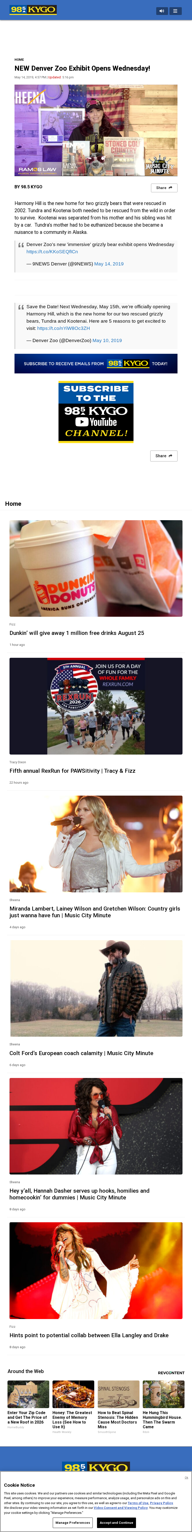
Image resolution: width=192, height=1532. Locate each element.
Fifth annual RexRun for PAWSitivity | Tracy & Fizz (73, 770)
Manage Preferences (73, 1523)
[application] (96, 130)
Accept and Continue (116, 1523)
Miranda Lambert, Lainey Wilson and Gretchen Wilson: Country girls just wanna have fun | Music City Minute (95, 912)
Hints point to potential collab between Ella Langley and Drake (89, 1335)
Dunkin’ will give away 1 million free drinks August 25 (77, 633)
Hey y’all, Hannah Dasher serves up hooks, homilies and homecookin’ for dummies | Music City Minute (80, 1194)
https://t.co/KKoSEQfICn (52, 251)
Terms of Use (138, 1503)
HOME (19, 59)
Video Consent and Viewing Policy (121, 1508)
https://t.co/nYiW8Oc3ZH (63, 328)
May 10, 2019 (107, 340)
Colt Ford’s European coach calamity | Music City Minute (81, 1053)
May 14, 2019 (109, 263)
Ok (186, 1477)
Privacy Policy (161, 1503)
